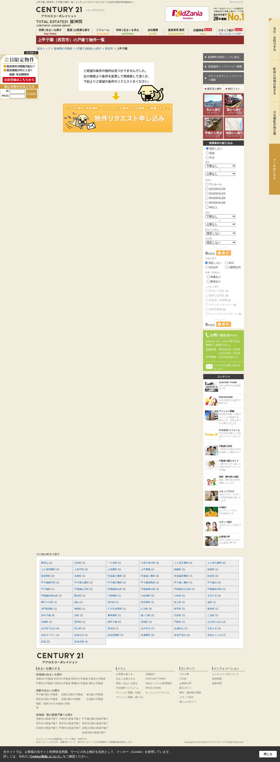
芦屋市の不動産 (44, 683)
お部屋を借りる (124, 674)
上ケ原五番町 (181, 562)
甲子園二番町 (181, 582)
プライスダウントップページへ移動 (225, 78)
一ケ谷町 (113, 562)
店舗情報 (202, 31)
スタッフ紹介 (230, 31)
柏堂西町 (46, 576)
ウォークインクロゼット (225, 313)
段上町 (178, 602)
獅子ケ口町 (47, 602)
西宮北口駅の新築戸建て (95, 723)
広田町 (178, 615)
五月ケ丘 (212, 595)
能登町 (211, 608)
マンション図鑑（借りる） (130, 697)
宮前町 (145, 621)
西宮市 (109, 48)
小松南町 (146, 595)
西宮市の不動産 (79, 678)
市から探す (213, 111)
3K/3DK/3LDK (217, 198)
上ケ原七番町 (214, 562)
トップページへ (96, 10)
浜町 (77, 615)
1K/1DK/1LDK (217, 188)
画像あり (215, 276)
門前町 (178, 621)
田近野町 (146, 602)
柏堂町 (211, 569)
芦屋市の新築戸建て (70, 728)
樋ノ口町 (146, 615)
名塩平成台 (180, 635)
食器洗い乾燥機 (220, 300)
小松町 (178, 595)
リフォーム (103, 31)
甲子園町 (46, 589)
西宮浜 (112, 628)
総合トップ (43, 48)
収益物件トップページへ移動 (225, 66)
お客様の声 (185, 683)
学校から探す (213, 134)
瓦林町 (78, 576)
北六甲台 (146, 628)
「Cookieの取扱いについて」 (45, 756)
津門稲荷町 (47, 608)
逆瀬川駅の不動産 (70, 699)
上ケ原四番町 (48, 569)
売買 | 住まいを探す (50, 31)
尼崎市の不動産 (44, 678)
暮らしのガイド (187, 701)
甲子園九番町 (81, 582)
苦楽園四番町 (181, 576)
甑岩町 (78, 595)
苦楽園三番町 (115, 576)
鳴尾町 (78, 608)
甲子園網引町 (48, 582)
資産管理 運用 (176, 31)
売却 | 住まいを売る (127, 31)
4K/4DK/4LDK (217, 202)
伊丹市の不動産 (62, 678)
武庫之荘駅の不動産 (72, 694)
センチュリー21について (225, 674)
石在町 (78, 562)
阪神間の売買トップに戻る (224, 57)
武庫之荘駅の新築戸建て (95, 728)
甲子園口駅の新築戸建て (95, 718)
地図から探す (234, 134)
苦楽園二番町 (148, 576)
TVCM (182, 678)
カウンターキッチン (222, 304)
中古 (212, 157)
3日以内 (213, 267)
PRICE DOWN (153, 688)
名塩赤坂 (79, 641)
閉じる (268, 754)
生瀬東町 (146, 635)
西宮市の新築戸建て (70, 723)
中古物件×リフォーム (127, 688)
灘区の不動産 (96, 683)
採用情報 (217, 678)
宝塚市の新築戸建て (47, 728)
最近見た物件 (214, 88)
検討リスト (234, 88)
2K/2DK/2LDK (217, 193)
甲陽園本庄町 (214, 589)
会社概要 (153, 31)
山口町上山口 (214, 621)
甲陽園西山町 (115, 589)
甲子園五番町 (115, 582)
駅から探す (234, 111)
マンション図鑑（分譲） (129, 692)
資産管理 (217, 683)
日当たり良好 (218, 290)
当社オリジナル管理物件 (158, 683)
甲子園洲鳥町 (148, 582)
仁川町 (145, 608)
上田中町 (79, 569)
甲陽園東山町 (148, 589)
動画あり (215, 281)
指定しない (215, 148)
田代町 (112, 602)
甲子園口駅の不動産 (47, 694)
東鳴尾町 (113, 615)
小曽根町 (113, 595)
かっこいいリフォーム (157, 692)
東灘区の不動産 (79, 683)
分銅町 (45, 621)
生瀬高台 (179, 628)
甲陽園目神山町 (50, 595)
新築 (212, 153)
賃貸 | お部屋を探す (78, 31)
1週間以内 (235, 267)
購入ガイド (185, 688)
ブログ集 (184, 674)
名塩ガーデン (48, 635)
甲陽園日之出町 (183, 589)
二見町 (211, 615)
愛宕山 (45, 562)
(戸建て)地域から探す (89, 48)
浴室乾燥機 (217, 309)
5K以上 (213, 207)
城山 (77, 602)
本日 (231, 262)
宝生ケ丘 (212, 628)
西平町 (178, 608)
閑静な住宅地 (218, 295)
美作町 (78, 621)
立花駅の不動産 (94, 699)
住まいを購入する (125, 678)
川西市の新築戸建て (70, 718)
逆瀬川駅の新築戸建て (94, 732)
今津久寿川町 (148, 562)
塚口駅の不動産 (94, 694)
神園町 (178, 569)
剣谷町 (211, 576)
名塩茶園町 (114, 635)
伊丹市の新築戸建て (47, 723)
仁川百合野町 (115, 608)
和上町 (78, 628)
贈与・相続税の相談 (190, 692)
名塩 (44, 641)
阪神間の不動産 (63, 48)
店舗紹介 (150, 674)
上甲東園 (146, 569)
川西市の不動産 (62, 683)
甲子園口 (212, 582)
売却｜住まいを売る (127, 683)
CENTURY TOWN (155, 678)
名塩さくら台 (214, 635)
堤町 (210, 602)
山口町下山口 (48, 628)
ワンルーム (215, 184)
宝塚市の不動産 (97, 678)
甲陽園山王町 (81, 589)
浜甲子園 (46, 615)
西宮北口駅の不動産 (47, 699)
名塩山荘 (79, 635)
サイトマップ (236, 2)
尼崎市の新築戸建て (47, 718)
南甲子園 (113, 621)
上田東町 (113, 569)
